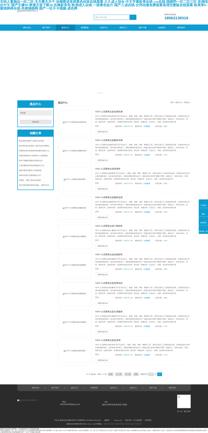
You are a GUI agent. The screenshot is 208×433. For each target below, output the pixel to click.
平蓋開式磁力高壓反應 (133, 424)
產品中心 (65, 28)
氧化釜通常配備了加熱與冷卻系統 (31, 141)
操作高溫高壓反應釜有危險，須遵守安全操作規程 (35, 185)
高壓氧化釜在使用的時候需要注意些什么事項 (35, 151)
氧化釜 (23, 113)
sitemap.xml (118, 420)
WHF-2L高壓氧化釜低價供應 (109, 111)
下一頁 (127, 374)
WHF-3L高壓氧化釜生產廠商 (109, 311)
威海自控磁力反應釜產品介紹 (30, 175)
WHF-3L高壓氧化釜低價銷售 (109, 254)
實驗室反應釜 (109, 424)
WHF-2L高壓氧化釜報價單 (107, 169)
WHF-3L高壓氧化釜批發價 (107, 340)
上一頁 (118, 374)
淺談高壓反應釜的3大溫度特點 (30, 170)
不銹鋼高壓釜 (119, 424)
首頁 (172, 102)
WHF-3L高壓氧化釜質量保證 (109, 283)
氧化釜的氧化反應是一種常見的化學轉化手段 (35, 146)
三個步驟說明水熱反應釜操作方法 (31, 165)
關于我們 (46, 28)
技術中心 (104, 28)
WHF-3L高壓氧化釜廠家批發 (109, 197)
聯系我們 (181, 28)
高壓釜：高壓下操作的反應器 (30, 180)
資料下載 (142, 28)
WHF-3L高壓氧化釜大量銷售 (109, 226)
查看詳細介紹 (103, 132)
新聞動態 (85, 28)
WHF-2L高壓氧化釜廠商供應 (109, 140)
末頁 (136, 374)
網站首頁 (27, 28)
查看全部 (35, 122)
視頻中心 (123, 28)
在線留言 (162, 28)
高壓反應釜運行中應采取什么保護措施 (33, 156)
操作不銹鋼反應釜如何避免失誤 (30, 160)
